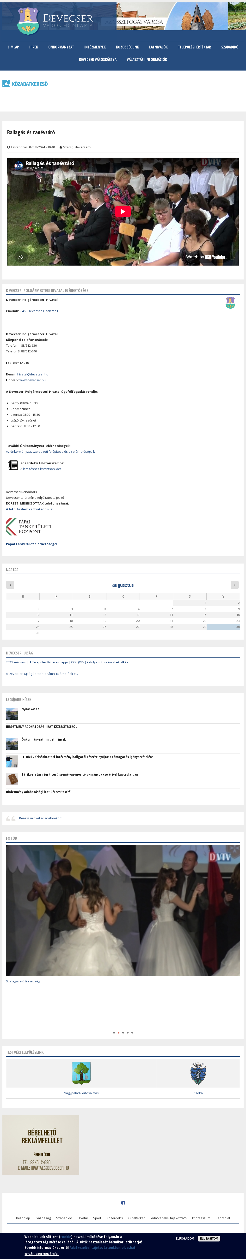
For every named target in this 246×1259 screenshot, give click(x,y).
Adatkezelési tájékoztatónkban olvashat (102, 1247)
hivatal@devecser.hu (32, 374)
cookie (65, 1236)
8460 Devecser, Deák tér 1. (39, 311)
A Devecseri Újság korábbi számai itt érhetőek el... (42, 673)
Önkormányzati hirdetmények (44, 739)
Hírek (33, 47)
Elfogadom (185, 1238)
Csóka (198, 1093)
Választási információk (147, 59)
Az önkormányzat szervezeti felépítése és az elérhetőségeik (50, 451)
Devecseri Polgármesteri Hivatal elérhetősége (47, 290)
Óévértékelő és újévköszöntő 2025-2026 (35, 1009)
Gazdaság (43, 1218)
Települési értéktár (194, 47)
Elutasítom (209, 1238)
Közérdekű (115, 1218)
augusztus (123, 584)
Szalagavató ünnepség (23, 981)
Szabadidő (229, 47)
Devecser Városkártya (98, 59)
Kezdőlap (23, 1218)
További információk (42, 1254)
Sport (97, 1218)
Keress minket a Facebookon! (40, 818)
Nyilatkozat (30, 709)
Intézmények (95, 47)
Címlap (13, 47)
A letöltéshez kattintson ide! (40, 469)
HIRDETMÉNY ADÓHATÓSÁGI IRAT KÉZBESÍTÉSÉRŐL (41, 726)
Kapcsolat (223, 1218)
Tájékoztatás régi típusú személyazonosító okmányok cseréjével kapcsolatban (80, 774)
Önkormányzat (61, 47)
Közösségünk (127, 47)
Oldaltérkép (137, 1218)
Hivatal (83, 1218)
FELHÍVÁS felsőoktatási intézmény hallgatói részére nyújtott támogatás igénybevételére (87, 756)
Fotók (11, 838)
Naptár (12, 569)
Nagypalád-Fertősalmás (81, 1093)
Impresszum (201, 1218)
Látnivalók (158, 47)
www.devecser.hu (32, 380)
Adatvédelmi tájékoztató (169, 1218)
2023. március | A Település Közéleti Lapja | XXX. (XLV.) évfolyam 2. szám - (67, 662)
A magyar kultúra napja (23, 1025)
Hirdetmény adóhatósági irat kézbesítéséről (38, 792)
